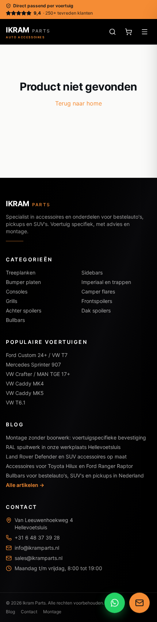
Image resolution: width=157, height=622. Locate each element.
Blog (10, 611)
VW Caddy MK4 (25, 383)
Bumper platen (23, 282)
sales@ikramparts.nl (38, 558)
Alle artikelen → (25, 485)
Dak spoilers (96, 310)
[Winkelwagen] (128, 31)
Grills (11, 301)
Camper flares (98, 291)
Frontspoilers (96, 301)
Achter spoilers (23, 310)
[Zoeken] (112, 31)
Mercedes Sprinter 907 (33, 364)
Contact (29, 611)
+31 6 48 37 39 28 (37, 537)
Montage (52, 611)
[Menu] (144, 31)
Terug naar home (78, 103)
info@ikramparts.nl (37, 548)
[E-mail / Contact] (139, 602)
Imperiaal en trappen (106, 282)
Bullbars (15, 320)
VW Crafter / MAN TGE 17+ (38, 374)
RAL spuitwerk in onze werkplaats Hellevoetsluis (63, 447)
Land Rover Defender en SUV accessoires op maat (66, 456)
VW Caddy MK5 (25, 393)
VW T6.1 (16, 402)
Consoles (16, 291)
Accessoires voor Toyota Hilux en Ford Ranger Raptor (69, 466)
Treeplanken (20, 272)
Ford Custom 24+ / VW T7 (37, 355)
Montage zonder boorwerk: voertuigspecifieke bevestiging (76, 437)
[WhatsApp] (114, 602)
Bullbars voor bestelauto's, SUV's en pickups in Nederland (75, 475)
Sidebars (92, 272)
